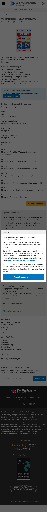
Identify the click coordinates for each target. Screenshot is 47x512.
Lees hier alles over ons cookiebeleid (21, 260)
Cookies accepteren (23, 277)
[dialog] (23, 256)
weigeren (6, 269)
